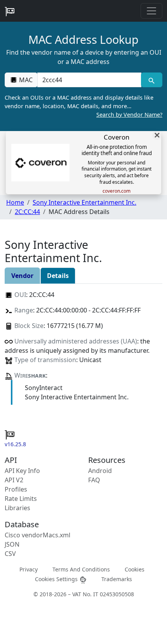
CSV (10, 553)
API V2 (14, 480)
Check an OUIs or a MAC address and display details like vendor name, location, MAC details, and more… (83, 106)
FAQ (94, 480)
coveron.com (116, 191)
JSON (12, 544)
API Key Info (22, 470)
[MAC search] (151, 79)
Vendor (22, 275)
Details (58, 275)
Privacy (28, 569)
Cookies (134, 569)
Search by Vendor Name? (129, 114)
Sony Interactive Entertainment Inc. (84, 202)
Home (15, 202)
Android (100, 470)
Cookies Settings (57, 579)
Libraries (17, 508)
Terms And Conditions (81, 569)
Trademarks (116, 579)
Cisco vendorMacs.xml (37, 535)
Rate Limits (21, 498)
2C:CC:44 (27, 211)
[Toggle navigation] (151, 11)
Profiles (16, 489)
